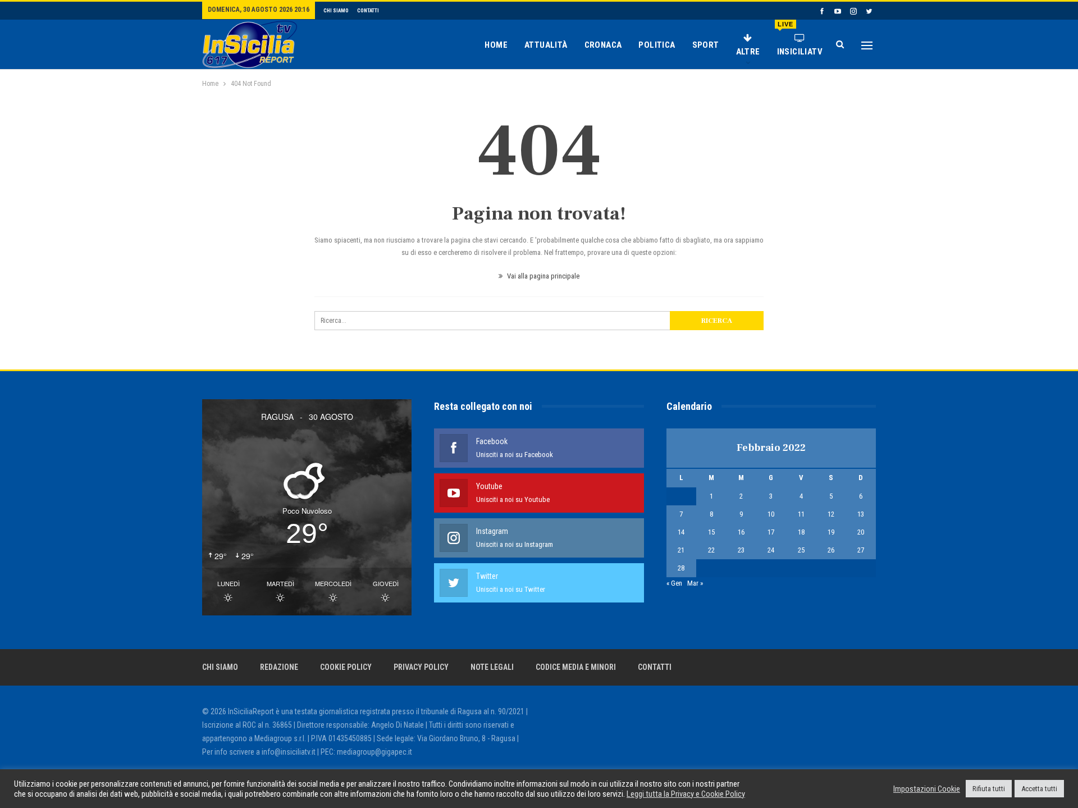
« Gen (674, 583)
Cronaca (603, 45)
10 (771, 514)
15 (711, 532)
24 (771, 550)
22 (711, 550)
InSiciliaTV (800, 39)
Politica (656, 45)
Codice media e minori (576, 667)
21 (681, 550)
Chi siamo (336, 10)
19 (831, 532)
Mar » (695, 583)
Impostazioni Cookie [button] (926, 789)
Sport (705, 45)
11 (801, 514)
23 (741, 550)
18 (801, 532)
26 (831, 550)
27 (860, 550)
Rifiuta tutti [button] (988, 788)
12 (831, 514)
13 (860, 514)
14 (681, 532)
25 (801, 550)
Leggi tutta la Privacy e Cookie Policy (686, 794)
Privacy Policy (421, 667)
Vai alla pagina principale (542, 276)
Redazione (279, 667)
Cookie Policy (346, 667)
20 (860, 532)
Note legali (492, 667)
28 (681, 568)
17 (771, 532)
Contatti (368, 10)
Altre (748, 52)
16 (741, 532)
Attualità (546, 45)
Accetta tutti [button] (1039, 788)
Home (496, 45)
